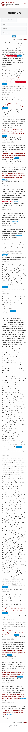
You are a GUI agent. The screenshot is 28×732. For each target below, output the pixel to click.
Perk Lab (10, 2)
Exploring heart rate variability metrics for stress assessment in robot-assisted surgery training (13, 712)
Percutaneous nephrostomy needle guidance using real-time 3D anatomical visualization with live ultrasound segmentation (13, 696)
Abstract (4, 116)
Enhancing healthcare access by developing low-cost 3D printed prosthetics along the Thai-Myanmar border (13, 633)
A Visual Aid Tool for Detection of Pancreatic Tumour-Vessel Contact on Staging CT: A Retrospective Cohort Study (13, 674)
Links (3, 94)
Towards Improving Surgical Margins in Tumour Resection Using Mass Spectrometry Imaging (13, 652)
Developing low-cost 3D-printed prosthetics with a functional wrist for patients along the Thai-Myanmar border (13, 155)
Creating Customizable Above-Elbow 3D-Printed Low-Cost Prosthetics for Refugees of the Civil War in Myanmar (13, 80)
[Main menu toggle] (25, 4)
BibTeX (4, 66)
